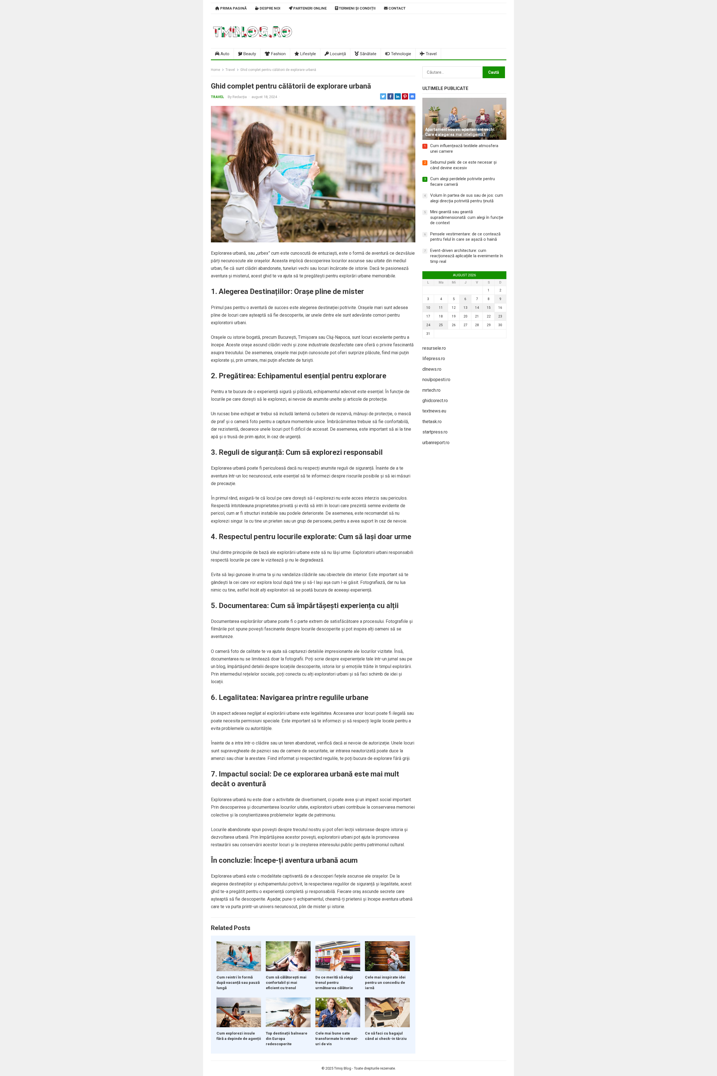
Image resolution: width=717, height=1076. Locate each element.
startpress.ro (435, 432)
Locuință (337, 53)
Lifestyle (307, 53)
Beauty (249, 53)
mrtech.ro (431, 390)
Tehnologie (400, 53)
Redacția (239, 97)
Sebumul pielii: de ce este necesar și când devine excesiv (463, 165)
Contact (397, 8)
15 (489, 308)
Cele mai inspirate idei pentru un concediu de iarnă (385, 982)
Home (215, 70)
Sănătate (367, 53)
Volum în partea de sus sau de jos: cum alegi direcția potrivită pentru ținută (466, 198)
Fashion (278, 53)
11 (441, 308)
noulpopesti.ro (436, 379)
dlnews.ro (431, 369)
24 (428, 325)
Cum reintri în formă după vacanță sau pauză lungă (238, 982)
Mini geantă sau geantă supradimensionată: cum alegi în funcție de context (466, 217)
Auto (224, 53)
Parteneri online (309, 8)
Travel (431, 53)
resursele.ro (434, 348)
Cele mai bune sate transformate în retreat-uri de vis (336, 1038)
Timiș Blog (342, 1068)
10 (428, 308)
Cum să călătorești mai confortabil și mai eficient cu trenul (286, 982)
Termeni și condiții (357, 8)
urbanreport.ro (436, 442)
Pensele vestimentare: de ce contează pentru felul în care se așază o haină (465, 236)
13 (465, 308)
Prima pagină (233, 8)
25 (441, 325)
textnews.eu (434, 411)
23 (500, 316)
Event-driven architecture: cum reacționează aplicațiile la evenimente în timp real (466, 256)
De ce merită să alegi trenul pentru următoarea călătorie (334, 982)
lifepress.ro (433, 358)
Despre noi (269, 8)
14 (477, 308)
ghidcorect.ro (435, 400)
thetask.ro (432, 421)
